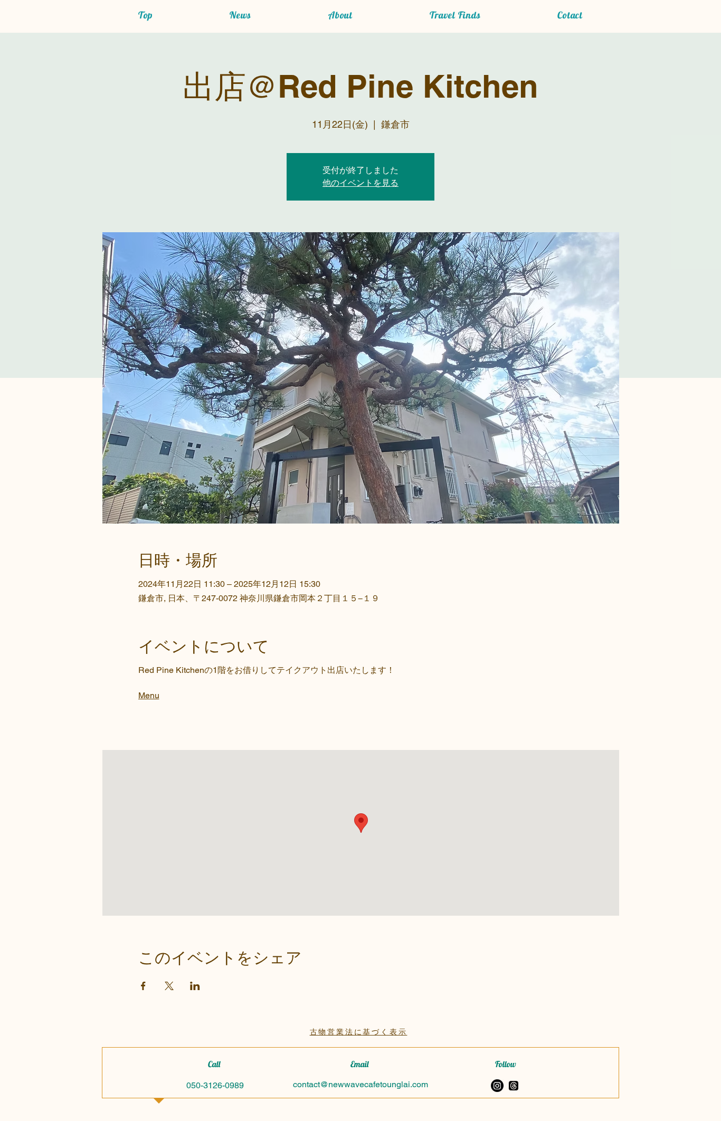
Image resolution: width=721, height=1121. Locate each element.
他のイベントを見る (360, 183)
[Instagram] (497, 1085)
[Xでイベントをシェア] (169, 986)
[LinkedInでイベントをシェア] (195, 986)
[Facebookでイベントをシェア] (143, 986)
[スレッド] (513, 1085)
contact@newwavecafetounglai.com (360, 1084)
